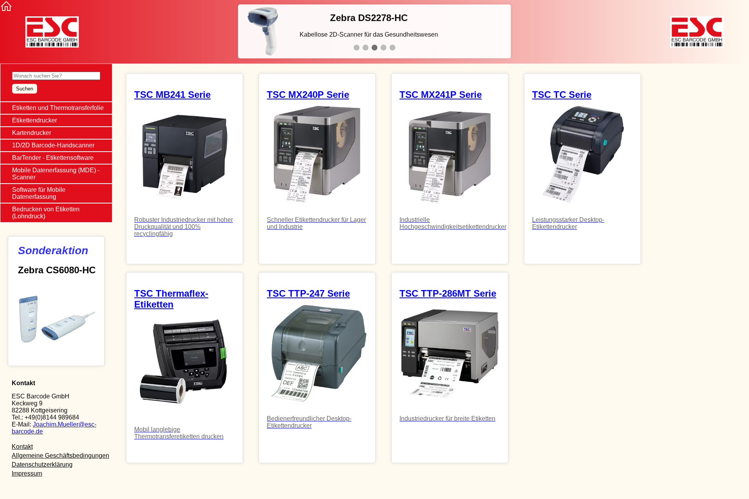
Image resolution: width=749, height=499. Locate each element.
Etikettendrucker (34, 120)
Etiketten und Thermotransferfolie (58, 107)
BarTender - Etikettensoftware (53, 157)
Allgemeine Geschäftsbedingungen (60, 455)
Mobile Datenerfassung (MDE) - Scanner (55, 173)
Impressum (27, 473)
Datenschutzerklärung (42, 464)
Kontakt (22, 446)
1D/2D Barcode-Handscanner (53, 145)
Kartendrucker (31, 132)
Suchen (24, 89)
